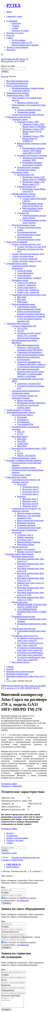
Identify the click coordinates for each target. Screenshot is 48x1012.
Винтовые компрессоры (17, 81)
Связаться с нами (14, 16)
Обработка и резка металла (18, 117)
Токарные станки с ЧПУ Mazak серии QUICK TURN (33, 131)
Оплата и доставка (20, 30)
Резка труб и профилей (16, 242)
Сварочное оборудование (17, 323)
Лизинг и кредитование (17, 47)
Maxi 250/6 (22, 446)
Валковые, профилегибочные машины (23, 460)
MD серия (21, 297)
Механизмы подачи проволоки (31, 403)
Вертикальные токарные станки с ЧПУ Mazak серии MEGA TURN (33, 150)
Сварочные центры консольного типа (29, 295)
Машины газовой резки (28, 102)
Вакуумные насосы (20, 662)
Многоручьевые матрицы (28, 513)
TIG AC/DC (22, 328)
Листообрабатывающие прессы (20, 412)
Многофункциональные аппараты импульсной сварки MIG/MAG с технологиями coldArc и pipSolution (30, 372)
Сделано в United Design (12, 860)
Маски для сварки (25, 400)
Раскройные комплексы (17, 83)
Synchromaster (23, 422)
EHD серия (22, 302)
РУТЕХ (13, 5)
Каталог (4, 76)
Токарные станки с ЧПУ (28, 122)
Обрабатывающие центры (23, 194)
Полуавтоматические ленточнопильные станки (28, 233)
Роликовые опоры (20, 280)
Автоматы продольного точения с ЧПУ (33, 159)
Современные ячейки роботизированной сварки (29, 308)
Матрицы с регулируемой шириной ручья (29, 516)
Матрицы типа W (30, 503)
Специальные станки (21, 475)
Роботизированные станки (24, 458)
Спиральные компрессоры (24, 628)
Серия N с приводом (26, 285)
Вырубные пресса (20, 436)
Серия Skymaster (24, 271)
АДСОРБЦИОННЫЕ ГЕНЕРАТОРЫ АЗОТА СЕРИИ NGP (31, 611)
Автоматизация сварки (16, 263)
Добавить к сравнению (11, 786)
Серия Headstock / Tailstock (29, 278)
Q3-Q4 (20, 453)
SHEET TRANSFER (26, 455)
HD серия (21, 299)
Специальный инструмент (29, 527)
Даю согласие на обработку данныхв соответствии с (18, 899)
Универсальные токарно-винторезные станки (28, 168)
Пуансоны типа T (30, 489)
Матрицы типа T (30, 501)
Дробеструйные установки (18, 410)
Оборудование (7, 990)
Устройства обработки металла (26, 857)
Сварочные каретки (21, 90)
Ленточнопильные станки (23, 225)
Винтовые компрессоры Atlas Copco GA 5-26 (30, 579)
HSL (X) (21, 431)
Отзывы (15, 26)
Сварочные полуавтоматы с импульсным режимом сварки (30, 353)
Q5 (18, 451)
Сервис (9, 38)
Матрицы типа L (30, 506)
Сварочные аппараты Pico (29, 383)
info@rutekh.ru (7, 59)
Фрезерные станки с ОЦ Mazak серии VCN (33, 183)
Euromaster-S (23, 419)
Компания (5, 985)
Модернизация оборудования (25, 45)
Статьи (15, 28)
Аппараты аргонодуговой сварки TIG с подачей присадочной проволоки (29, 335)
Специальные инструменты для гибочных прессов (26, 509)
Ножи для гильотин (26, 549)
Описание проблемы (10, 995)
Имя (3, 887)
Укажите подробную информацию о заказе (20, 937)
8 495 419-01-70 (21, 59)
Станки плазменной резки (29, 110)
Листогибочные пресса (22, 415)
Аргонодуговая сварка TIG (24, 326)
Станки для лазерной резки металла (28, 114)
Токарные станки (19, 119)
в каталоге (17, 817)
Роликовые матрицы (26, 525)
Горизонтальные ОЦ (26, 186)
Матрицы (21, 496)
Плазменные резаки (26, 112)
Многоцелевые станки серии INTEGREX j (32, 209)
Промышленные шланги (17, 93)
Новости (10, 35)
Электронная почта (10, 932)
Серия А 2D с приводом (28, 290)
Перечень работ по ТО (22, 42)
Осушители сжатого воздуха (25, 636)
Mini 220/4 (21, 439)
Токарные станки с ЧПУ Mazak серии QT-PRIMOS (34, 125)
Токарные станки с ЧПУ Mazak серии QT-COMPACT (33, 138)
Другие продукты (20, 547)
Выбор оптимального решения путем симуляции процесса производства (31, 318)
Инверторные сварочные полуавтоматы (28, 358)
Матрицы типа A (30, 499)
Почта (4, 980)
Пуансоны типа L (30, 494)
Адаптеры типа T (25, 539)
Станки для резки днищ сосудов (26, 261)
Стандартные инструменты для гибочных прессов (26, 480)
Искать (5, 71)
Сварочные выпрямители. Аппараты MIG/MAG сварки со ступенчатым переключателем (31, 364)
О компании (12, 21)
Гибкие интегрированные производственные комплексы (31, 312)
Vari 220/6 (21, 441)
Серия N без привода (26, 283)
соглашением (23, 900)
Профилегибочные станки (24, 467)
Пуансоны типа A (30, 487)
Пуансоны (22, 484)
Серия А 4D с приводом (28, 292)
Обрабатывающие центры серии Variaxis (34, 216)
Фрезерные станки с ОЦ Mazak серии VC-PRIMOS (34, 178)
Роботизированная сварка (23, 304)
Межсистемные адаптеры (28, 542)
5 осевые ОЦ (23, 213)
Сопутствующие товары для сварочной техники (24, 396)
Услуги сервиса (19, 40)
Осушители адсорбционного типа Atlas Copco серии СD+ (30, 649)
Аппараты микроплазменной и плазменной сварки (26, 392)
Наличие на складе (15, 33)
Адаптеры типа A (25, 535)
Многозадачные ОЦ (26, 196)
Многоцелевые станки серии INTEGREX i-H (32, 204)
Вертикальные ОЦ (25, 174)
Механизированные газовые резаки (28, 88)
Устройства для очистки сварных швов (28, 406)
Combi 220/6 (22, 443)
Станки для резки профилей (24, 259)
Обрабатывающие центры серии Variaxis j (34, 221)
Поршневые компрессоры (23, 616)
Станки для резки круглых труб (26, 244)
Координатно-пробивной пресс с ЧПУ (29, 448)
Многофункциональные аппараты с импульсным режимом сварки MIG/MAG (30, 347)
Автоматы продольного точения (32, 155)
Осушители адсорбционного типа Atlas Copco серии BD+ (30, 653)
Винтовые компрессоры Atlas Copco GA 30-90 (30, 589)
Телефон (5, 892)
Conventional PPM (25, 424)
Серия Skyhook (24, 275)
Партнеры (16, 23)
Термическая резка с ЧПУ (18, 95)
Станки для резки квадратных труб (28, 254)
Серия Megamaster (25, 273)
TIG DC (20, 331)
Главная (10, 667)
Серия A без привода (26, 287)
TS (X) (20, 434)
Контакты (10, 50)
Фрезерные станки (20, 172)
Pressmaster (22, 417)
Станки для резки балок (22, 256)
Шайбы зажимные (25, 537)
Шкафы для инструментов (29, 551)
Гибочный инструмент (16, 477)
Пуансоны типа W (30, 491)
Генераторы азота (20, 602)
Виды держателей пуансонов (30, 520)
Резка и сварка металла (16, 86)
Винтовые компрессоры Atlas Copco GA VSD (30, 593)
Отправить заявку (9, 784)
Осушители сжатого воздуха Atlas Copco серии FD (30, 644)
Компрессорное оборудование (20, 554)
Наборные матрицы (26, 523)
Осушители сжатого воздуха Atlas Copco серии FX (30, 639)
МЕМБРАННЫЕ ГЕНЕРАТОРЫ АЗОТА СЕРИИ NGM (32, 605)
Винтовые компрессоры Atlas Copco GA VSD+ (30, 598)
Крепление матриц (25, 544)
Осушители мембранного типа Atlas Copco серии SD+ (31, 658)
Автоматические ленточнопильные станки (28, 238)
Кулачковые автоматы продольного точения (32, 163)
